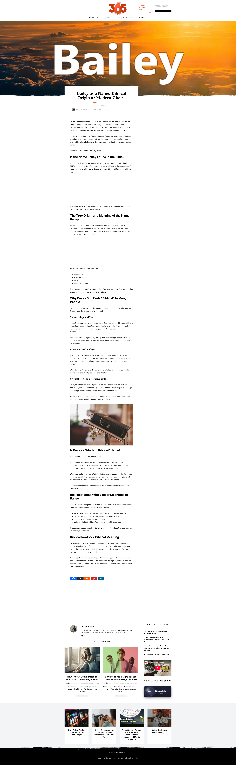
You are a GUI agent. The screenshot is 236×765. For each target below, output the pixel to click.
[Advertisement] (101, 189)
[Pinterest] (94, 578)
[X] (80, 578)
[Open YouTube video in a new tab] (157, 667)
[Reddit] (87, 578)
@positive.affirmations (117, 752)
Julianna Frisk (81, 109)
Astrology (94, 18)
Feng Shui (122, 18)
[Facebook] (73, 578)
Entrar (163, 11)
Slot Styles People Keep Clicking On (156, 654)
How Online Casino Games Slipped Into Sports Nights (156, 632)
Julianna (84, 630)
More (131, 18)
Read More (81, 696)
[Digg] (101, 578)
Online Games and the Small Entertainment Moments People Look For (156, 639)
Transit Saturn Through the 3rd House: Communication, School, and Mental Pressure (157, 648)
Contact (141, 18)
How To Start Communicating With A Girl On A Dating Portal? (82, 678)
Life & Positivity (108, 18)
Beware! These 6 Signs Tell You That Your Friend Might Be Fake (121, 678)
